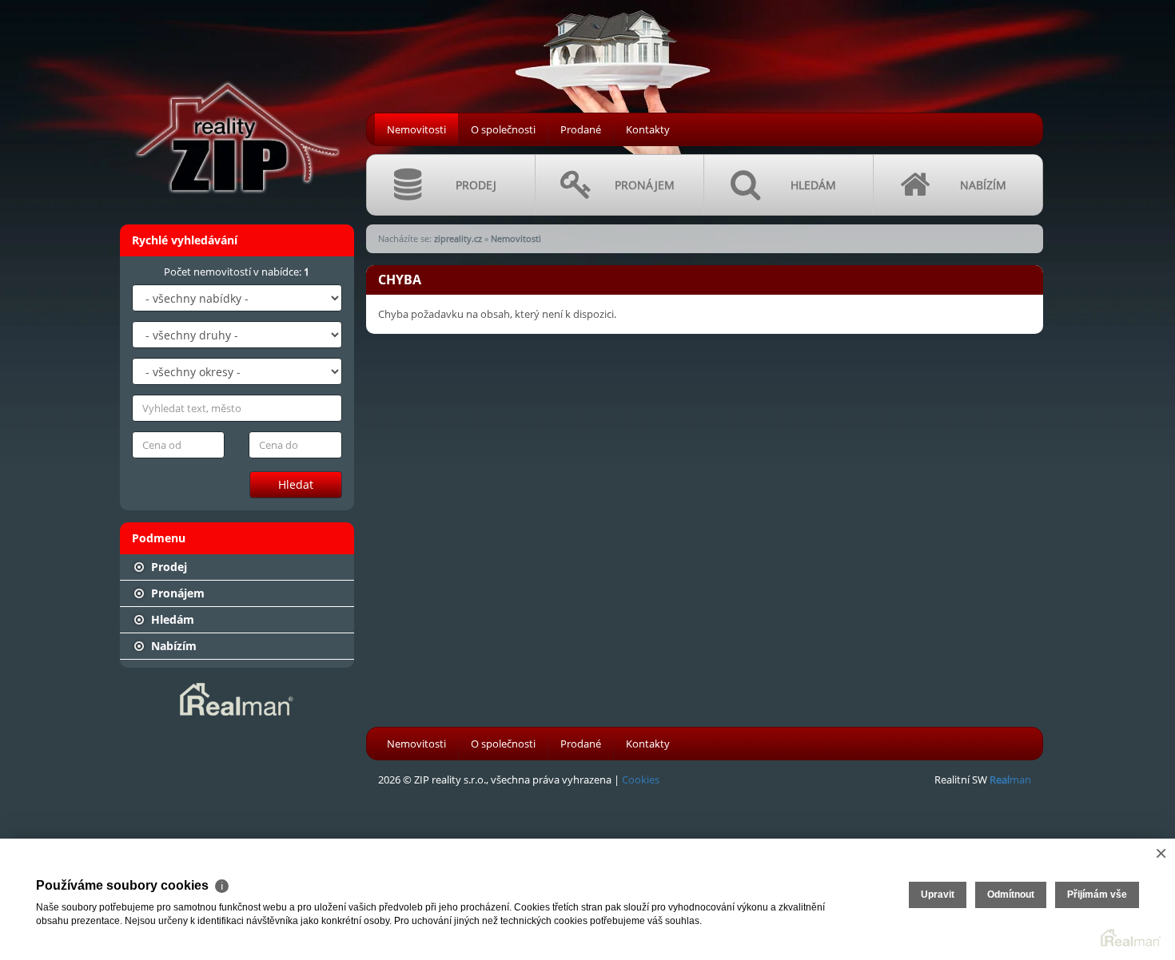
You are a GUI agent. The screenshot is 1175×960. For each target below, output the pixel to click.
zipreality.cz (458, 238)
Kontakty (648, 129)
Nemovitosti (416, 129)
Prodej (167, 566)
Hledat (295, 484)
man (1010, 779)
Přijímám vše (1097, 894)
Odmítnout (1010, 894)
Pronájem (176, 593)
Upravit (937, 894)
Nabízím (172, 645)
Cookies (640, 779)
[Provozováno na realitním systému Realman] (237, 698)
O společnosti (503, 129)
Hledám (171, 619)
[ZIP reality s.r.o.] (236, 104)
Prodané (580, 129)
